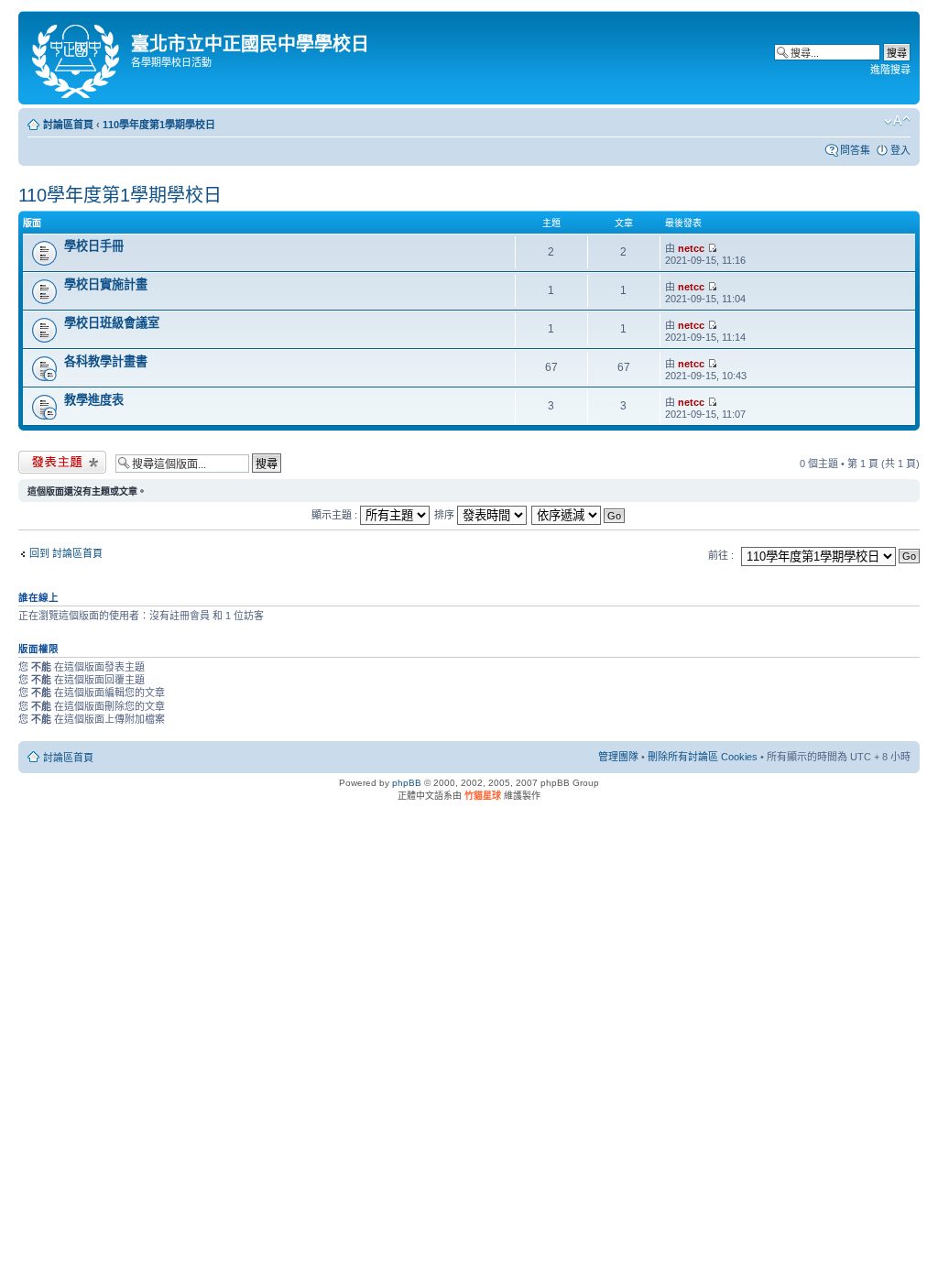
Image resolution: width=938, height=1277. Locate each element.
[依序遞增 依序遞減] (579, 514)
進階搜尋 (890, 69)
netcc (691, 248)
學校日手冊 (94, 246)
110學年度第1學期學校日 (159, 124)
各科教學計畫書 (105, 361)
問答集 (855, 150)
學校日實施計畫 (105, 284)
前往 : (721, 555)
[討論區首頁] (77, 58)
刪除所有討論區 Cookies (703, 756)
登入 (900, 150)
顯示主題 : (335, 514)
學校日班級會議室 (111, 323)
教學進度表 (94, 400)
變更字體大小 (897, 121)
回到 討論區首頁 (66, 553)
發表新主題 (43, 458)
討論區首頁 (68, 124)
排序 (445, 514)
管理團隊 (618, 756)
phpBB (406, 783)
